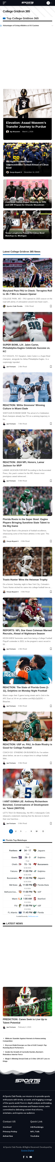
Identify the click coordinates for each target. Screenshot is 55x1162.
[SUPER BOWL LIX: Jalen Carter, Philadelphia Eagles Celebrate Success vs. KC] (27, 326)
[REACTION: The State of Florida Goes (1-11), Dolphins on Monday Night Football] (27, 669)
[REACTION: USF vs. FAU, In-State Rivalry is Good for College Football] (27, 726)
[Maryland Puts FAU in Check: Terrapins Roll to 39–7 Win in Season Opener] (27, 272)
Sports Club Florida (14, 306)
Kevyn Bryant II (16, 172)
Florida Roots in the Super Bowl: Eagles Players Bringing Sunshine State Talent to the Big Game (26, 522)
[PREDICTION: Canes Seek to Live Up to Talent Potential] (27, 1001)
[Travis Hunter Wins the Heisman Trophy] (27, 561)
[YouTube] (31, 1157)
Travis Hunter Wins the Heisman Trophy (25, 579)
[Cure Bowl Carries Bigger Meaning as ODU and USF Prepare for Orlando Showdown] (27, 193)
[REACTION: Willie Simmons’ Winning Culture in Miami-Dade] (27, 387)
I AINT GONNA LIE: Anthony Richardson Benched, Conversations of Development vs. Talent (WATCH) (26, 805)
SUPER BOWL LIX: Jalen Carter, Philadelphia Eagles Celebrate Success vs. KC (26, 348)
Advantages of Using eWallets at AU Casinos (21, 26)
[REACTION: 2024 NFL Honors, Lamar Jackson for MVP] (27, 444)
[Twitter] (27, 1157)
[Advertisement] (27, 56)
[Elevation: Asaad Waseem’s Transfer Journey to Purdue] (27, 103)
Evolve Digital (27, 1150)
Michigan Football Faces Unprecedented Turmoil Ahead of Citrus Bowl (27, 164)
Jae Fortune (11, 367)
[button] (52, 26)
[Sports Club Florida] (27, 3)
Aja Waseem (15, 132)
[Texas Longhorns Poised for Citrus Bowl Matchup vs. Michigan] (27, 224)
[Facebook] (23, 1157)
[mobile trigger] (5, 3)
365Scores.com (33, 916)
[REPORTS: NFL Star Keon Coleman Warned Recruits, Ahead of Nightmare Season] (27, 612)
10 (37, 831)
